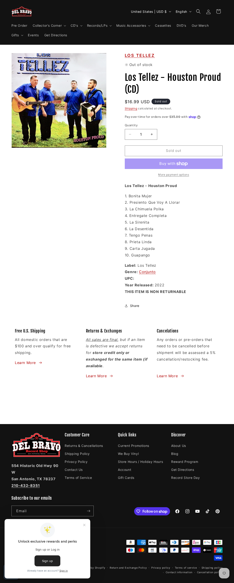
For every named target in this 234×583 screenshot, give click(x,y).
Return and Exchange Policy (128, 567)
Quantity (131, 125)
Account (124, 470)
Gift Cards (126, 478)
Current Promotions (133, 446)
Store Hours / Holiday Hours (140, 462)
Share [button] (134, 306)
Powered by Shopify (91, 567)
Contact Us (74, 470)
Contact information (179, 572)
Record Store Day (185, 478)
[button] (49, 25)
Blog (174, 454)
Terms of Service (78, 478)
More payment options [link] (173, 174)
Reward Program (184, 462)
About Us (178, 446)
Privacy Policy (76, 462)
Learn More (25, 362)
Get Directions (182, 470)
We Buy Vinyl (128, 454)
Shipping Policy (77, 454)
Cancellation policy (210, 572)
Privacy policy (160, 567)
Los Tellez (140, 55)
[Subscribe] (88, 511)
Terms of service (186, 567)
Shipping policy (212, 567)
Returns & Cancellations (84, 446)
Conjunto (147, 271)
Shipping (131, 108)
